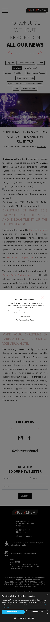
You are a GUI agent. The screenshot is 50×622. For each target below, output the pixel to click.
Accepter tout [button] (13, 612)
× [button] (47, 595)
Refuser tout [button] (37, 612)
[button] (25, 618)
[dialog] (25, 607)
